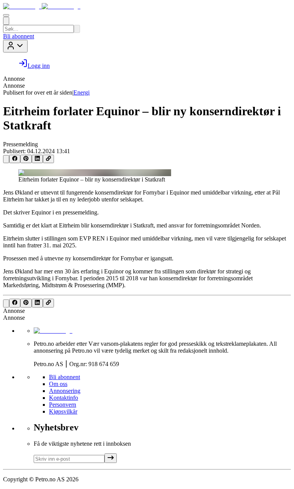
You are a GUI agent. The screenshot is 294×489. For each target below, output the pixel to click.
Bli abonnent (18, 36)
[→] (111, 458)
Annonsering (64, 391)
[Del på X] (6, 159)
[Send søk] (77, 29)
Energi (82, 92)
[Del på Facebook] (14, 159)
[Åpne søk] (6, 21)
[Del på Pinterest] (25, 159)
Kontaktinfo (63, 397)
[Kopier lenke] (48, 159)
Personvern (62, 404)
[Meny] (6, 15)
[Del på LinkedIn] (37, 159)
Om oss (58, 384)
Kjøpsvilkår (63, 411)
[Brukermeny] (15, 46)
